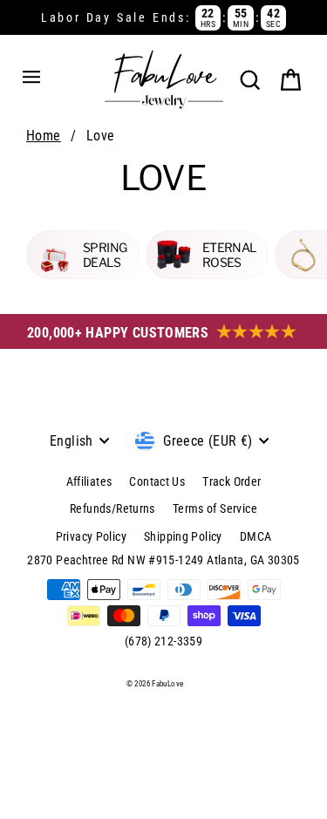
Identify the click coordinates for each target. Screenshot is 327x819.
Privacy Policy (91, 536)
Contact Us (157, 481)
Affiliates (89, 481)
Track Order (231, 481)
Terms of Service (215, 508)
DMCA (256, 536)
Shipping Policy (183, 536)
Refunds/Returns (112, 508)
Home (43, 135)
